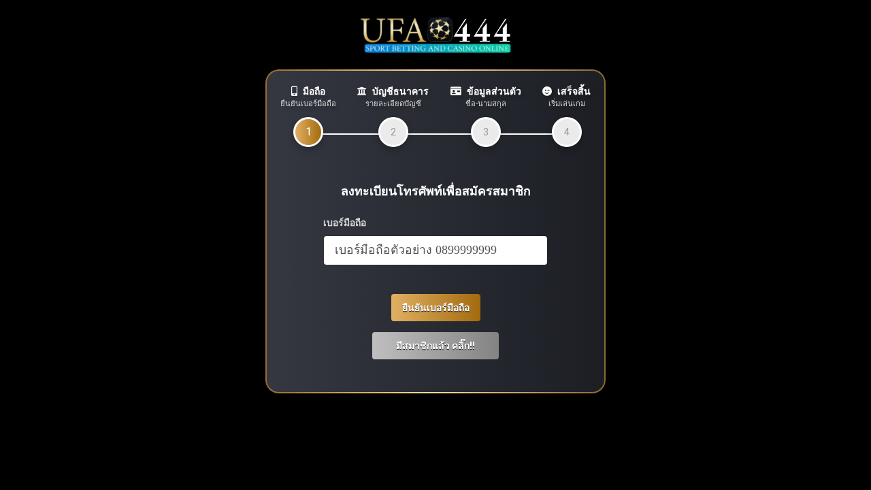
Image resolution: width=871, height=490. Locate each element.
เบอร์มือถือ (344, 222)
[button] (435, 345)
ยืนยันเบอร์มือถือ (436, 307)
